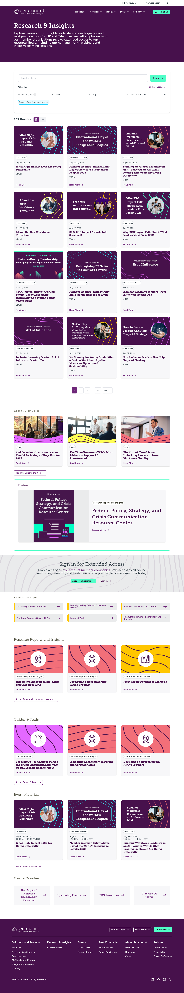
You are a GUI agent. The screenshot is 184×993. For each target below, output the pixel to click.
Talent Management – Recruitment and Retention (142, 618)
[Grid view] (36, 119)
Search (156, 78)
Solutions (16, 948)
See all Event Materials (27, 866)
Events (82, 942)
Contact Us (161, 930)
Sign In (104, 581)
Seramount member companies (87, 570)
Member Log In (118, 930)
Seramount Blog (54, 948)
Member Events (85, 952)
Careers (128, 956)
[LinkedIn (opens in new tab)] (152, 979)
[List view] (43, 119)
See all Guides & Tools (26, 782)
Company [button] (137, 12)
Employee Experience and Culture (140, 607)
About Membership (81, 581)
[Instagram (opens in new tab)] (164, 979)
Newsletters (141, 930)
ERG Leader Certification (23, 960)
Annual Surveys (106, 948)
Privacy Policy (160, 948)
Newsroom (130, 952)
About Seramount (136, 942)
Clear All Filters (158, 87)
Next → (107, 390)
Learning (16, 968)
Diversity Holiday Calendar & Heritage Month (88, 606)
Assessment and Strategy (23, 952)
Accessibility (159, 952)
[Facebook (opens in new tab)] (158, 979)
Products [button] (79, 12)
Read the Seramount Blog (28, 473)
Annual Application (108, 952)
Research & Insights (59, 942)
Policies (158, 942)
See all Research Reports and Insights (34, 699)
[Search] (167, 3)
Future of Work (77, 618)
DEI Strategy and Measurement (31, 607)
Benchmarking (19, 956)
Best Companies (109, 942)
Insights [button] (109, 12)
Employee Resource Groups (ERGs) (33, 618)
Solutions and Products (26, 942)
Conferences (84, 948)
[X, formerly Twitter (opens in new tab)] (170, 979)
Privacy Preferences (163, 956)
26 (98, 390)
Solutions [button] (94, 12)
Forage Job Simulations (23, 964)
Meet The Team (132, 948)
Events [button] (123, 12)
